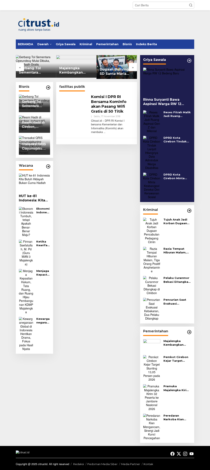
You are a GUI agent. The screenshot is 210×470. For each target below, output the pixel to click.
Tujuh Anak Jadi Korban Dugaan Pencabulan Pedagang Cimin (175, 221)
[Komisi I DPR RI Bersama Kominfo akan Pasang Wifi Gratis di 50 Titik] (104, 132)
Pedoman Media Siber (102, 464)
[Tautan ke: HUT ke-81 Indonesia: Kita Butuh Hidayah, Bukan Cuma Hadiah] (34, 182)
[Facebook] (172, 453)
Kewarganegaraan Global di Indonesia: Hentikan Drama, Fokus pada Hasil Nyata (43, 320)
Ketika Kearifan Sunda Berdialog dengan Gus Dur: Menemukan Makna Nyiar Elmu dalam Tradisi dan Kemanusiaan (42, 243)
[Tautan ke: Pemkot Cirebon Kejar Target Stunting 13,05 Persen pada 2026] (151, 368)
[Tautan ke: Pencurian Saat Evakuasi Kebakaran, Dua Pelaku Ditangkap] (151, 309)
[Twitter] (178, 453)
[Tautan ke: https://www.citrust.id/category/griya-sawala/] (189, 60)
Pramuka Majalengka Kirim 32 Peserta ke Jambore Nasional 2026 (177, 388)
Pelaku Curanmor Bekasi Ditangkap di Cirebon (176, 279)
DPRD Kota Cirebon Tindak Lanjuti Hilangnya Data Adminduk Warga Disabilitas (176, 139)
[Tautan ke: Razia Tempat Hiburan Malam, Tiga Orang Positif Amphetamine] (151, 259)
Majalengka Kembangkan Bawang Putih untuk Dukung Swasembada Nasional (71, 70)
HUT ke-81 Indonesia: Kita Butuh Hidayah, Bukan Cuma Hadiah (32, 198)
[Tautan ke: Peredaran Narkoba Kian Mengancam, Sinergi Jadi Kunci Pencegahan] (151, 426)
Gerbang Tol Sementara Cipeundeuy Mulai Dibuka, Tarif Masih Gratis (36, 70)
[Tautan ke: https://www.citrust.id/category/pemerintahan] (189, 332)
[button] (190, 5)
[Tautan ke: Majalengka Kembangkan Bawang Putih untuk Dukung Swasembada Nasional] (151, 345)
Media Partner (130, 464)
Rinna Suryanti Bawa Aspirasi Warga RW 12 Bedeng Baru (162, 102)
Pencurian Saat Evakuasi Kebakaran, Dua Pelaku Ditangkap (177, 301)
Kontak (148, 464)
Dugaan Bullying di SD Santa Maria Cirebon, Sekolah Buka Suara (117, 71)
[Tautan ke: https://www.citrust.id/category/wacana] (48, 166)
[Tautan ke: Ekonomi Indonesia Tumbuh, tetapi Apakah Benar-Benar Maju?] (26, 221)
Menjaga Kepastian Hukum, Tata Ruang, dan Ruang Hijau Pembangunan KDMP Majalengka (43, 272)
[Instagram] (185, 453)
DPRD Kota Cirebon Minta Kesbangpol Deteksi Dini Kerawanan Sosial (176, 176)
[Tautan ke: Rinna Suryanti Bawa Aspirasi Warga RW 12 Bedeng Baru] (167, 81)
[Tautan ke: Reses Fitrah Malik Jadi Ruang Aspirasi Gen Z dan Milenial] (151, 121)
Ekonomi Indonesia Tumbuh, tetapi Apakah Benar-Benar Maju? (43, 210)
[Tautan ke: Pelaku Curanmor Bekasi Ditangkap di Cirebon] (151, 285)
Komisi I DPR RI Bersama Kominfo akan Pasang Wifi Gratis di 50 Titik (108, 104)
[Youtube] (191, 453)
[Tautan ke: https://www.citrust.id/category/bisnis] (48, 87)
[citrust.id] (39, 24)
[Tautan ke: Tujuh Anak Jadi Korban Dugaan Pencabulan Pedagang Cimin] (151, 230)
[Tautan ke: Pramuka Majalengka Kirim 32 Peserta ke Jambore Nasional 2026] (151, 397)
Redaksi (78, 464)
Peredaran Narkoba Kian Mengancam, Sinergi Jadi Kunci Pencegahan (176, 417)
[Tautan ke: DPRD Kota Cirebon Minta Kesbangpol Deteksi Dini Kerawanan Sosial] (151, 185)
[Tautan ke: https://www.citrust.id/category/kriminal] (189, 210)
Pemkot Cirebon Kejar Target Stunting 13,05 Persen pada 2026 (177, 359)
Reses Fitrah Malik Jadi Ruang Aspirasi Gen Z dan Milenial (177, 114)
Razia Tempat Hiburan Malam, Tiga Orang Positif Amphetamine (174, 250)
